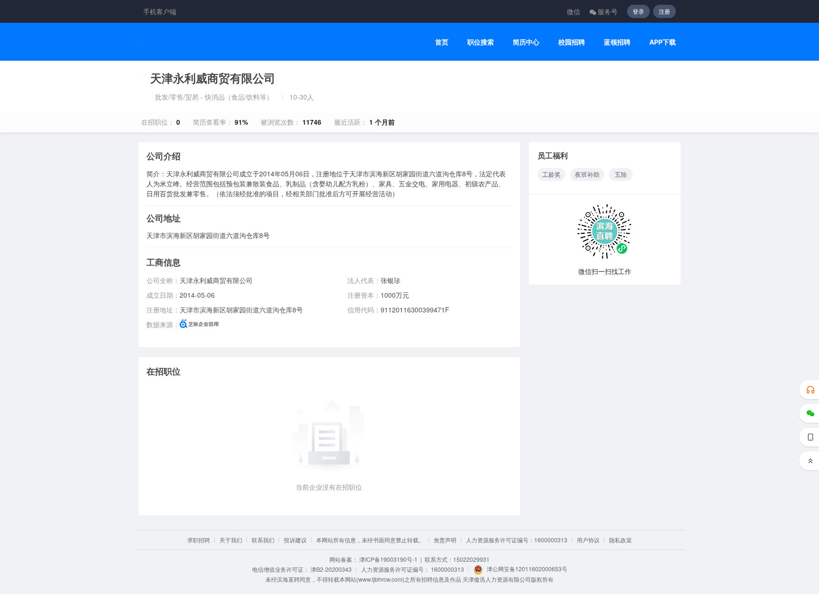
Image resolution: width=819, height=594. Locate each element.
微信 (573, 11)
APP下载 (662, 42)
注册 (664, 11)
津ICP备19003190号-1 (388, 559)
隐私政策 (620, 540)
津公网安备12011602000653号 (527, 569)
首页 (441, 42)
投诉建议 (295, 540)
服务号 (608, 11)
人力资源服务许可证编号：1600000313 (516, 540)
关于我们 (230, 540)
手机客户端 (159, 11)
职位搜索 (480, 42)
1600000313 (447, 569)
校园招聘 (571, 42)
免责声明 (445, 540)
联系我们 (263, 540)
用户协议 (588, 540)
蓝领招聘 (617, 42)
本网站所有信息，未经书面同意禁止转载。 (370, 540)
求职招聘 (198, 540)
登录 (638, 11)
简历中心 (526, 42)
